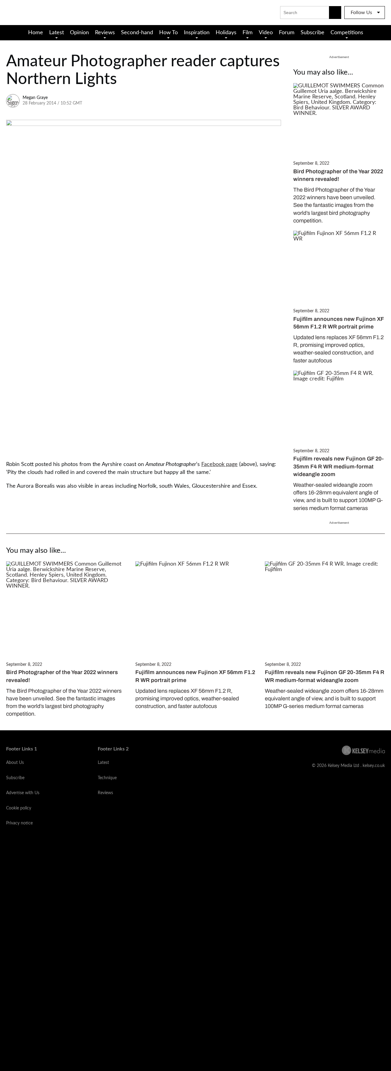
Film (248, 32)
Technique (107, 778)
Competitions (347, 32)
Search (335, 12)
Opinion (79, 32)
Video (266, 32)
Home (35, 32)
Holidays (226, 32)
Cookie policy (18, 808)
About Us (15, 763)
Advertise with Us (22, 793)
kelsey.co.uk (374, 766)
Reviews (105, 32)
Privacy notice (19, 823)
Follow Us (361, 12)
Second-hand (137, 32)
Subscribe (312, 32)
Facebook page (219, 464)
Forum (286, 32)
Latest (56, 32)
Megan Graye (35, 98)
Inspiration (197, 32)
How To (168, 32)
